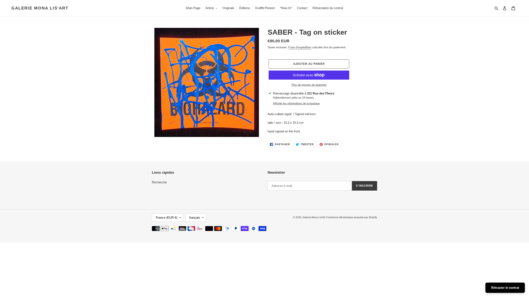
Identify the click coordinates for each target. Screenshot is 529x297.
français (194, 217)
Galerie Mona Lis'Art (39, 8)
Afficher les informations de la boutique (296, 103)
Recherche (159, 182)
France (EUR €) (166, 217)
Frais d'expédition (299, 47)
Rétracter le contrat (505, 287)
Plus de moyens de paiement (309, 84)
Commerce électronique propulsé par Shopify (351, 217)
